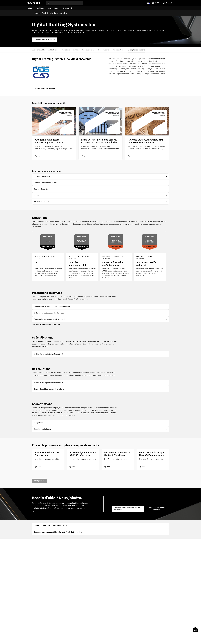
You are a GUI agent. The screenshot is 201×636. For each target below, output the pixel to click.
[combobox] (64, 3)
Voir (39, 156)
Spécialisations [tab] (88, 50)
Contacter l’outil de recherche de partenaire (127, 508)
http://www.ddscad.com (45, 88)
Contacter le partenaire (45, 39)
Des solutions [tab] (103, 50)
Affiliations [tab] (52, 50)
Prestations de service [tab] (70, 50)
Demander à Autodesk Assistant (157, 508)
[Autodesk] (34, 3)
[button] (100, 176)
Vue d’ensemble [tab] (38, 50)
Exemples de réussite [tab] (136, 50)
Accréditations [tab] (118, 50)
